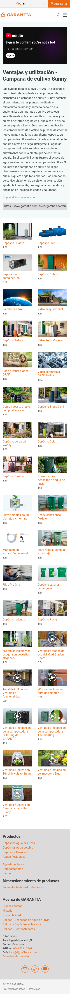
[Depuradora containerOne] (17, 262)
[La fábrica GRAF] (17, 297)
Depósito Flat (46, 243)
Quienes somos (12, 906)
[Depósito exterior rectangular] (52, 572)
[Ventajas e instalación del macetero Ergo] (52, 758)
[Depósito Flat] (52, 231)
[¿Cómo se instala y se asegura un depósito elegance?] (17, 639)
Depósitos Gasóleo (15, 852)
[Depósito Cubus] (52, 262)
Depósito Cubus (48, 274)
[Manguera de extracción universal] (17, 538)
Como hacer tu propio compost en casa (16, 408)
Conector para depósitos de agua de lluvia (51, 480)
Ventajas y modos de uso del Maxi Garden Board (51, 654)
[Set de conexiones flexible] (52, 503)
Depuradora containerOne (11, 276)
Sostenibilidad (12, 915)
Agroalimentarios (13, 864)
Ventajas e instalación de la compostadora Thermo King (52, 731)
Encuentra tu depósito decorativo (23, 887)
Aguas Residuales (14, 856)
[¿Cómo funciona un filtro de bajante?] (52, 677)
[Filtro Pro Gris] (17, 572)
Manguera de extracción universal (15, 551)
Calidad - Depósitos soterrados (22, 924)
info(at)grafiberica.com (24, 952)
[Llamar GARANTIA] (35, 969)
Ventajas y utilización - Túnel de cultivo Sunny (17, 771)
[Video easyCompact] (52, 297)
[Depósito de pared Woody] (17, 429)
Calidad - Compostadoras (19, 929)
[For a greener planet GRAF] (17, 359)
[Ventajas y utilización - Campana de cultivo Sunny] (17, 793)
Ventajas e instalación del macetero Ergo (52, 771)
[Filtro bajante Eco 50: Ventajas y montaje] (17, 503)
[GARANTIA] (16, 14)
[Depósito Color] (52, 429)
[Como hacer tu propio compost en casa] (17, 394)
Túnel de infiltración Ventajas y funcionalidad (15, 693)
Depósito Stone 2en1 (51, 406)
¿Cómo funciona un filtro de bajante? (50, 691)
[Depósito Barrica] (17, 464)
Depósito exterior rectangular (48, 586)
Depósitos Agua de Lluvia (19, 843)
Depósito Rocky (47, 619)
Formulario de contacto (16, 956)
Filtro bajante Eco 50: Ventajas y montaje (16, 516)
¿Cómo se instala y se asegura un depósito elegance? (16, 654)
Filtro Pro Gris (11, 584)
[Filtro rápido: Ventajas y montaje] (52, 538)
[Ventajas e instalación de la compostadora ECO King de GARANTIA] (17, 716)
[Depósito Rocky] (52, 607)
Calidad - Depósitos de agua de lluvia (26, 920)
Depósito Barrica (13, 476)
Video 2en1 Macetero (51, 340)
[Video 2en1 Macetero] (52, 328)
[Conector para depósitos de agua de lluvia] (52, 464)
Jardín (7, 873)
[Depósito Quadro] (17, 231)
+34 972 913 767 (22, 948)
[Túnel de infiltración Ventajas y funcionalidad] (17, 677)
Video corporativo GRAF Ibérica (49, 373)
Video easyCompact (50, 309)
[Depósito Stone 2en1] (52, 394)
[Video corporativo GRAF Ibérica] (52, 360)
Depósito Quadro (13, 243)
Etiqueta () (60, 3)
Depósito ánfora (13, 340)
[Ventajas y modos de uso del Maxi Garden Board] (52, 639)
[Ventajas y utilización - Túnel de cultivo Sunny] (17, 758)
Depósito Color (47, 441)
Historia (8, 910)
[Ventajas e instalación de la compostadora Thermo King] (52, 716)
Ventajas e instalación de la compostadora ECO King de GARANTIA (17, 733)
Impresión (34, 989)
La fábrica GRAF (13, 309)
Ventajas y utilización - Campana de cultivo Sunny (17, 808)
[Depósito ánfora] (17, 328)
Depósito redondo (14, 619)
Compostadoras (13, 869)
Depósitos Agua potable (18, 847)
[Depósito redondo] (17, 607)
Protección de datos (14, 989)
